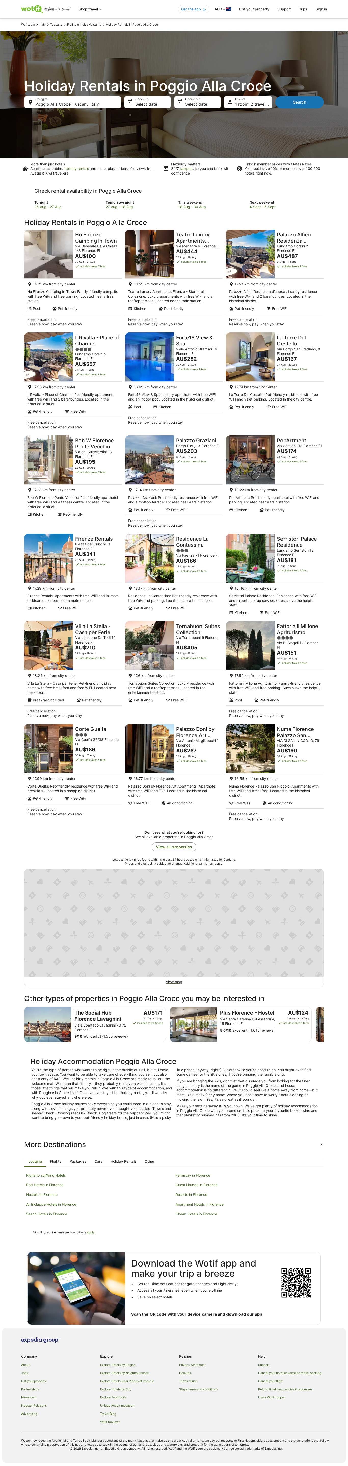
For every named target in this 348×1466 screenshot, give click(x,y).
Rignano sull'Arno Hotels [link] (46, 1175)
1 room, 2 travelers (253, 104)
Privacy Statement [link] (192, 1365)
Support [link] (263, 1365)
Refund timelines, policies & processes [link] (285, 1389)
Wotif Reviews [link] (110, 1422)
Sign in (321, 9)
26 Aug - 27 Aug (48, 207)
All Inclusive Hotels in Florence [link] (51, 1204)
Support (284, 9)
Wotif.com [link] (28, 24)
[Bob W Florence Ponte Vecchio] (73, 483)
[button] (174, 1144)
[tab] (35, 1161)
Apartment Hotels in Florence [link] (200, 1204)
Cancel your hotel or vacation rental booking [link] (289, 1373)
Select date (146, 104)
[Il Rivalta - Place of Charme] (73, 382)
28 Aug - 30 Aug (192, 207)
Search (299, 102)
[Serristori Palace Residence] (275, 576)
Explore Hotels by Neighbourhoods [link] (124, 1373)
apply (91, 1232)
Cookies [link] (185, 1373)
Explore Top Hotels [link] (113, 1397)
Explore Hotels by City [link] (115, 1389)
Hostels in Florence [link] (42, 1194)
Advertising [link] (29, 1414)
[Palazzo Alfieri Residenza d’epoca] (275, 279)
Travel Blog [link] (108, 1414)
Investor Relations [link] (34, 1405)
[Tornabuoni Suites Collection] (174, 671)
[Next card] (324, 1024)
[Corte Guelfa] (73, 774)
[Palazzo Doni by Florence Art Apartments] (174, 774)
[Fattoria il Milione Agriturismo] (275, 671)
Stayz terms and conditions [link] (198, 1389)
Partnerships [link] (30, 1389)
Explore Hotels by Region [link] (118, 1365)
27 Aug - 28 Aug (119, 207)
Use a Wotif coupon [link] (272, 1397)
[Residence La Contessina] (174, 576)
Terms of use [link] (188, 1381)
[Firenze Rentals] (73, 576)
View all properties (174, 846)
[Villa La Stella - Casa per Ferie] (73, 671)
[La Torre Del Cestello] (275, 382)
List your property (254, 9)
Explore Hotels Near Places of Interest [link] (127, 1381)
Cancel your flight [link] (270, 1381)
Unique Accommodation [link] (117, 1405)
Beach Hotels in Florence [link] (46, 1214)
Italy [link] (42, 24)
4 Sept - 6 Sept (263, 207)
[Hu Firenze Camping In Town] (73, 279)
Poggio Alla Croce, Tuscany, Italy (67, 104)
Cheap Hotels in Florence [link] (196, 1214)
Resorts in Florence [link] (191, 1194)
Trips (303, 9)
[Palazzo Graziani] (174, 483)
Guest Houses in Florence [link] (197, 1185)
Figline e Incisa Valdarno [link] (84, 24)
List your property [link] (33, 1381)
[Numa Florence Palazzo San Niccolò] (275, 774)
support (186, 168)
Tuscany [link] (56, 24)
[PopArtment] (275, 483)
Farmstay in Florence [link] (193, 1175)
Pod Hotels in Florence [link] (44, 1185)
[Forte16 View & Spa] (174, 382)
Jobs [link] (24, 1373)
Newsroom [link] (28, 1397)
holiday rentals (77, 168)
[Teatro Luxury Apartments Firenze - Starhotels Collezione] (174, 279)
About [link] (25, 1365)
